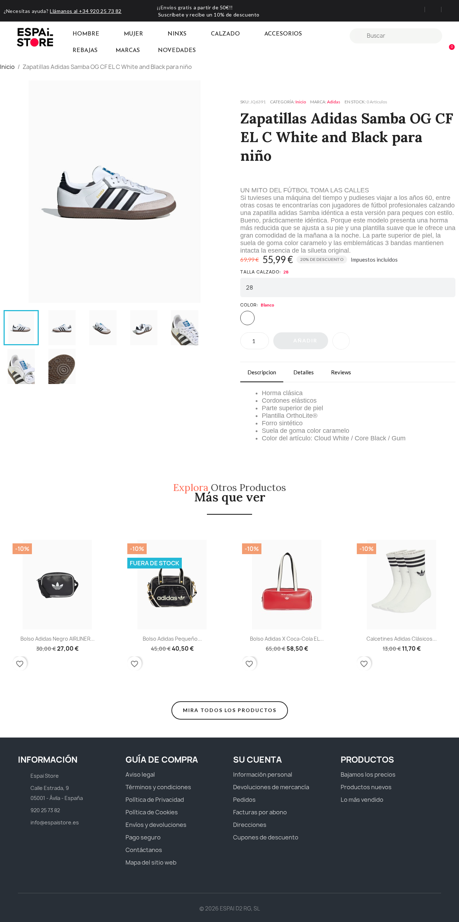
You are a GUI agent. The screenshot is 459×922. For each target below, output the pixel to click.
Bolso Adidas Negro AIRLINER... (57, 638)
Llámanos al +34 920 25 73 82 (86, 11)
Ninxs (176, 34)
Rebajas (85, 50)
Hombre (85, 34)
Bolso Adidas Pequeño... (172, 638)
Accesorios (283, 34)
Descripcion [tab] (261, 372)
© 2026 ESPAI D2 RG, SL (229, 908)
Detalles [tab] (303, 372)
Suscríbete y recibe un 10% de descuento (209, 14)
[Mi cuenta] (450, 36)
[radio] (247, 318)
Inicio (300, 101)
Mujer (133, 34)
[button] (448, 51)
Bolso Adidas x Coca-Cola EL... (287, 638)
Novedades (177, 50)
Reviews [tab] (341, 372)
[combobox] (397, 36)
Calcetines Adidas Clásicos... (401, 638)
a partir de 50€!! (213, 7)
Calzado (225, 34)
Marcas (127, 50)
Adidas (333, 101)
